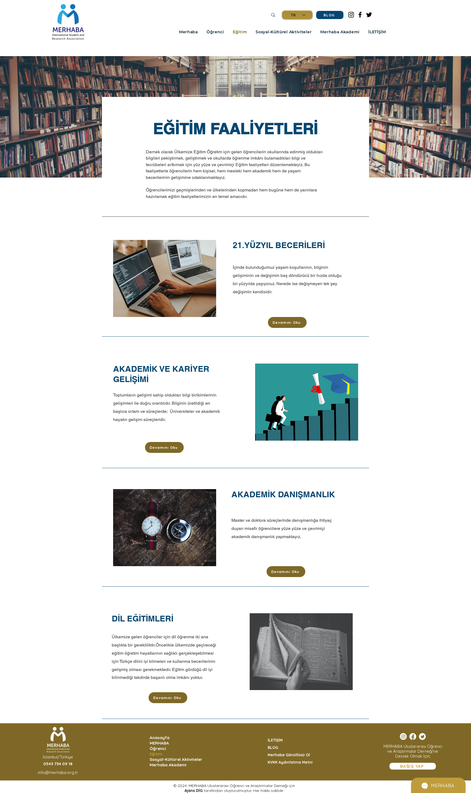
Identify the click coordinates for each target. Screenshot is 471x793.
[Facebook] (360, 15)
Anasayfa (160, 737)
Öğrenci (158, 748)
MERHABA (159, 743)
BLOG (273, 747)
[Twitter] (369, 15)
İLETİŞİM (275, 740)
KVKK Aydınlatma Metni (290, 762)
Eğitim (156, 754)
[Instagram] (351, 15)
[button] (188, 32)
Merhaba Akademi (168, 764)
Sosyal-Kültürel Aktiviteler (175, 759)
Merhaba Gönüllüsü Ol (289, 754)
